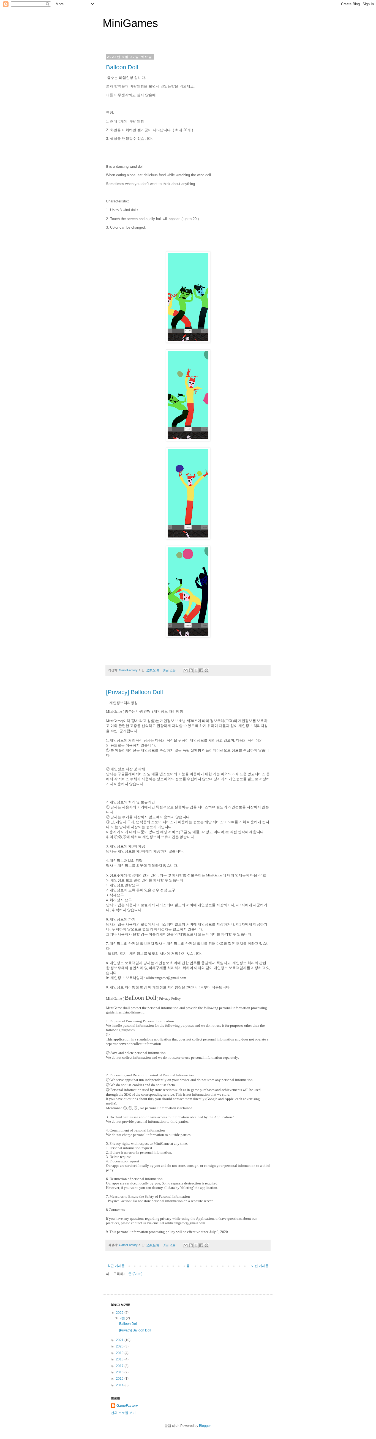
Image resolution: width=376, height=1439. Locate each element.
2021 (120, 1340)
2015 (120, 1379)
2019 (120, 1353)
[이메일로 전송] (185, 670)
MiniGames (130, 23)
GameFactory (127, 1406)
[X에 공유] (196, 670)
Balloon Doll (122, 67)
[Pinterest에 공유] (206, 670)
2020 (120, 1346)
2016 (120, 1372)
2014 (120, 1385)
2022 (120, 1313)
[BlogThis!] (191, 670)
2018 (120, 1359)
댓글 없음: (170, 670)
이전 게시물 (260, 1266)
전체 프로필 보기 (123, 1413)
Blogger (205, 1426)
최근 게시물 (116, 1266)
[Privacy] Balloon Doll (134, 692)
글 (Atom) (135, 1274)
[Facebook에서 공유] (201, 670)
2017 (120, 1366)
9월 (123, 1318)
